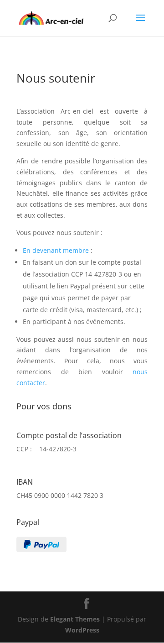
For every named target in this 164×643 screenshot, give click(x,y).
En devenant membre (56, 250)
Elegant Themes (75, 619)
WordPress (82, 630)
